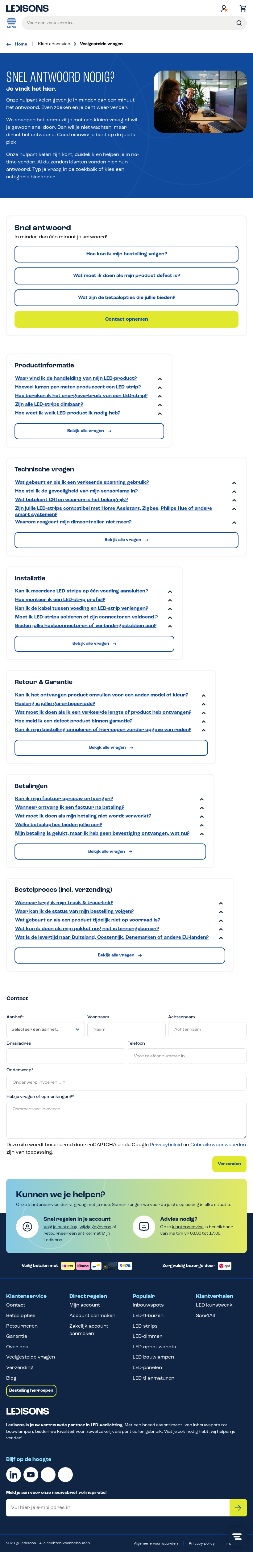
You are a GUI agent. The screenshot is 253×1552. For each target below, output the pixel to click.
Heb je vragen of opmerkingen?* (40, 1097)
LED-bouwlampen (153, 1357)
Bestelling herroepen (31, 1390)
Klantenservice (26, 1296)
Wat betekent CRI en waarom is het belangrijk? (71, 499)
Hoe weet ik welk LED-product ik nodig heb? (67, 413)
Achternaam (181, 1017)
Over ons (17, 1347)
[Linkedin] (13, 1474)
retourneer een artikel (68, 1233)
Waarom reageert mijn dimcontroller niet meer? (73, 522)
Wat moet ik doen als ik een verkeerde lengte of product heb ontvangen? (103, 712)
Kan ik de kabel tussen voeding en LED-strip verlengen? (81, 608)
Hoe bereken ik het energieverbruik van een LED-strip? (81, 395)
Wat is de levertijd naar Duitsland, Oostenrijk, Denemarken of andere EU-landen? (112, 937)
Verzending (20, 1367)
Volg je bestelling (60, 1227)
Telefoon (136, 1043)
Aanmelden (238, 1507)
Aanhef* (15, 1017)
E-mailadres (18, 1043)
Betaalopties (20, 1315)
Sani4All (205, 1315)
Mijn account (84, 1305)
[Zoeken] (239, 23)
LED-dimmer (147, 1336)
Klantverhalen (214, 1296)
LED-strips (145, 1326)
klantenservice (188, 1227)
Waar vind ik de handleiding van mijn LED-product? (76, 378)
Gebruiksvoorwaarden (218, 1144)
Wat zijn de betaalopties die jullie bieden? (126, 297)
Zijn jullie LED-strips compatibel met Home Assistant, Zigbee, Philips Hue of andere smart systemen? (113, 511)
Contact (15, 1305)
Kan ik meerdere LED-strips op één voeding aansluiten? (81, 591)
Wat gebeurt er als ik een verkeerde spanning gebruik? (82, 482)
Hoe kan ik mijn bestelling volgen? (126, 254)
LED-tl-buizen (148, 1315)
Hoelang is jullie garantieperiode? (55, 703)
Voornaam (98, 1017)
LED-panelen (147, 1367)
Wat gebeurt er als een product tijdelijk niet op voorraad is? (87, 920)
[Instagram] (65, 1474)
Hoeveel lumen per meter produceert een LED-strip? (78, 387)
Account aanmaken (92, 1315)
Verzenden (229, 1164)
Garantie (16, 1336)
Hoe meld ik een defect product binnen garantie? (73, 721)
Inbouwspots (148, 1305)
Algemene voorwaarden (156, 1543)
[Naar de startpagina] (27, 8)
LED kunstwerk (214, 1305)
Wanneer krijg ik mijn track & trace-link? (64, 902)
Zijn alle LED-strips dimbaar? (49, 404)
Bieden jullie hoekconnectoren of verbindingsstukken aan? (85, 625)
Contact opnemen (126, 319)
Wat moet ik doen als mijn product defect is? (126, 275)
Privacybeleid (166, 1144)
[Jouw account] (224, 8)
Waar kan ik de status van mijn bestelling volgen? (74, 911)
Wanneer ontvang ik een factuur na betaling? (69, 807)
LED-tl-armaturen (153, 1378)
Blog (11, 1378)
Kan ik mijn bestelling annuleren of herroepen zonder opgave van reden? (103, 729)
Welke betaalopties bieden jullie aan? (58, 824)
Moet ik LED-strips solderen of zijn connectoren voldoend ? (86, 617)
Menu (11, 27)
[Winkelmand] (241, 8)
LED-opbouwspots (154, 1347)
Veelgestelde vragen (30, 1357)
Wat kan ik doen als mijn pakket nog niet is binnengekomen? (87, 928)
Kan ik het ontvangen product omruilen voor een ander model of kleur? (101, 695)
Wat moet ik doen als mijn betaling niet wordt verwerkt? (83, 816)
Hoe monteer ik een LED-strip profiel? (60, 599)
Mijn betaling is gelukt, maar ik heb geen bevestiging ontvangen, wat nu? (102, 833)
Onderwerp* (20, 1070)
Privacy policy (202, 1543)
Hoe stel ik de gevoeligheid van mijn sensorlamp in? (76, 491)
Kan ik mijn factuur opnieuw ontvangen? (64, 798)
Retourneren (22, 1326)
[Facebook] (48, 1474)
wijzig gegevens (95, 1227)
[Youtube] (30, 1474)
